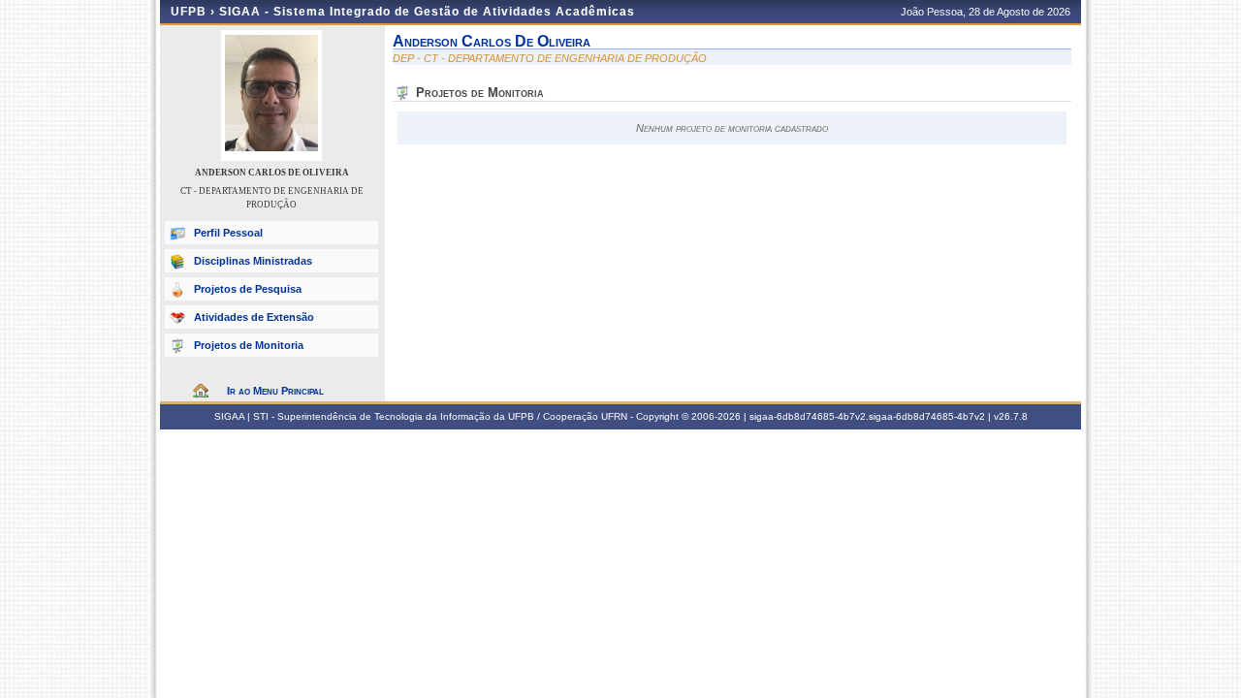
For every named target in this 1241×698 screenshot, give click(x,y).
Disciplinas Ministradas (253, 261)
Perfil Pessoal (228, 232)
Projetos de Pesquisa (248, 289)
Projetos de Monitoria (248, 345)
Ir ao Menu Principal (275, 391)
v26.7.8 (1011, 416)
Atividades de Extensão (254, 317)
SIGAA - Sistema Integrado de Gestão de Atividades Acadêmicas (427, 11)
